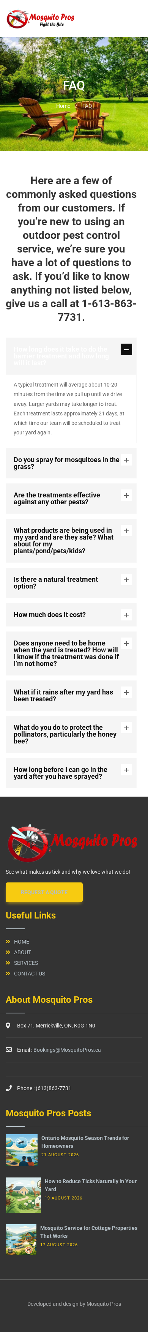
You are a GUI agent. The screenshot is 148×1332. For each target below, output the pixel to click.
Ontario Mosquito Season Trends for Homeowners (85, 1142)
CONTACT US (29, 974)
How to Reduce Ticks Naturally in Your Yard (91, 1185)
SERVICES (26, 963)
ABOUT (22, 952)
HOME (21, 942)
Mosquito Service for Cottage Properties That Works (88, 1232)
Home (63, 106)
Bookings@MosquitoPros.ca (67, 1050)
